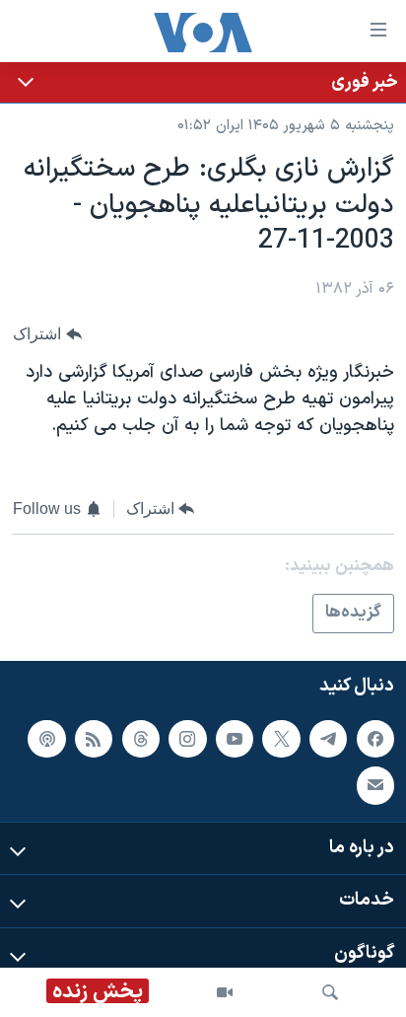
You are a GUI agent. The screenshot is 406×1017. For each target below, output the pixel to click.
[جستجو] (330, 992)
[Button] (47, 334)
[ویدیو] (224, 992)
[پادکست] (46, 739)
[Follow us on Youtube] (234, 739)
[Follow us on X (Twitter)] (281, 739)
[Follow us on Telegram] (328, 739)
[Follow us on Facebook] (375, 739)
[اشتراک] (375, 785)
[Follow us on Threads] (141, 739)
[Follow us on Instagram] (187, 739)
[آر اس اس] (93, 739)
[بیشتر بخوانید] (203, 82)
